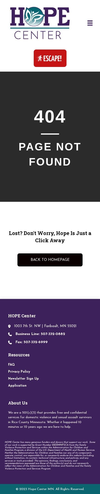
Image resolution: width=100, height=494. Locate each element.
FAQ (11, 365)
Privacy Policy (19, 372)
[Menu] (90, 23)
